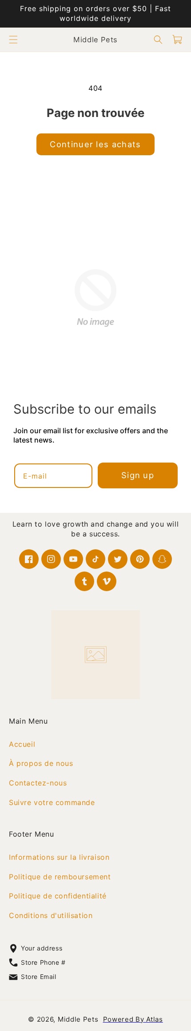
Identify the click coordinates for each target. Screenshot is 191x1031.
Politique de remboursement (60, 876)
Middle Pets (78, 1019)
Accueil (22, 743)
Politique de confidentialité (58, 895)
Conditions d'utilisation (50, 915)
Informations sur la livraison (59, 857)
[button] (13, 39)
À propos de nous (41, 763)
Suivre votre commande (52, 802)
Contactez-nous (38, 782)
